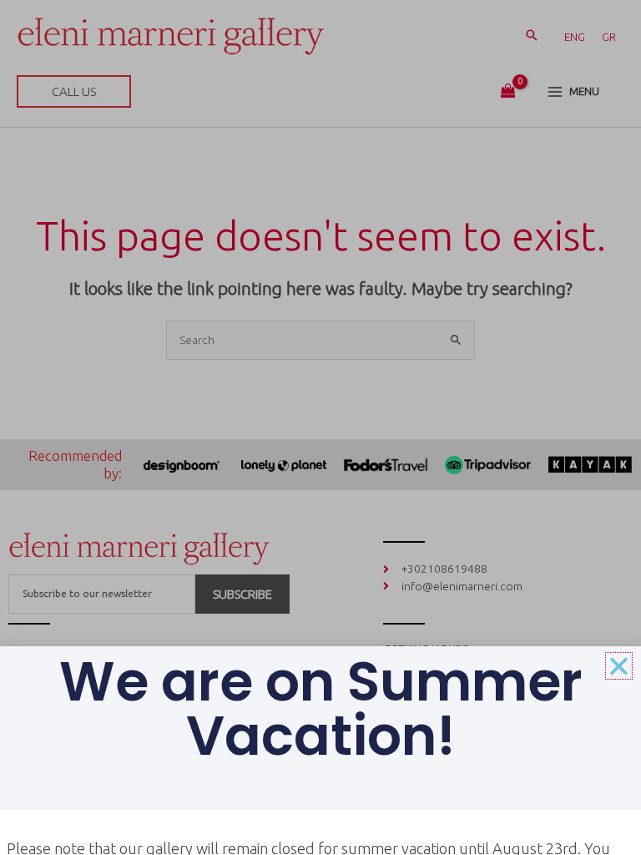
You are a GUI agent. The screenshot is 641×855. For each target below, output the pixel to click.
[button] (619, 666)
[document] (320, 427)
